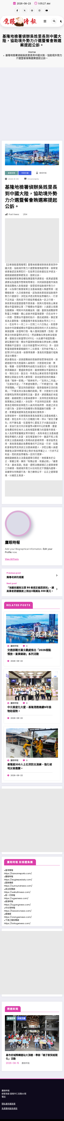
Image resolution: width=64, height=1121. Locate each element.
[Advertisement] (32, 100)
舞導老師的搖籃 (15, 577)
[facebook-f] (17, 10)
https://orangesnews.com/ (18, 917)
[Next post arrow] (56, 589)
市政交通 (25, 173)
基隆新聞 (11, 173)
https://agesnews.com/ (16, 898)
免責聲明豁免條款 (9, 1104)
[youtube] (46, 10)
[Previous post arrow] (56, 575)
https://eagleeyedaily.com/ (18, 879)
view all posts (12, 559)
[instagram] (39, 10)
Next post (12, 583)
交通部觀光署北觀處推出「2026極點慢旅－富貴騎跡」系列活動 (29, 652)
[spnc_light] (61, 21)
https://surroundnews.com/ (18, 885)
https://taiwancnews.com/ (18, 910)
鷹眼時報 (43, 173)
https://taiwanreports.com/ (18, 873)
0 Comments (33, 179)
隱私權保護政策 (8, 1100)
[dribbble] (32, 10)
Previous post (14, 573)
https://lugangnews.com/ (17, 904)
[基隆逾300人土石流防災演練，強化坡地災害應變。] (32, 742)
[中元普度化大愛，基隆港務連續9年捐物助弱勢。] (32, 685)
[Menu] (45, 21)
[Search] (54, 21)
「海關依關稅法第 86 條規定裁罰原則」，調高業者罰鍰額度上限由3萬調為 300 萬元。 (30, 589)
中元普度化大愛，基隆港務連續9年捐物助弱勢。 (29, 709)
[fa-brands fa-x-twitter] (24, 10)
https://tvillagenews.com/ (17, 923)
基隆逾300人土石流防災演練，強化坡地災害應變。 (29, 766)
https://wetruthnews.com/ (17, 892)
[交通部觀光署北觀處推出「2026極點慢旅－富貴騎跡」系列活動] (32, 628)
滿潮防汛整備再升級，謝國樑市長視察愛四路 (34, 1055)
